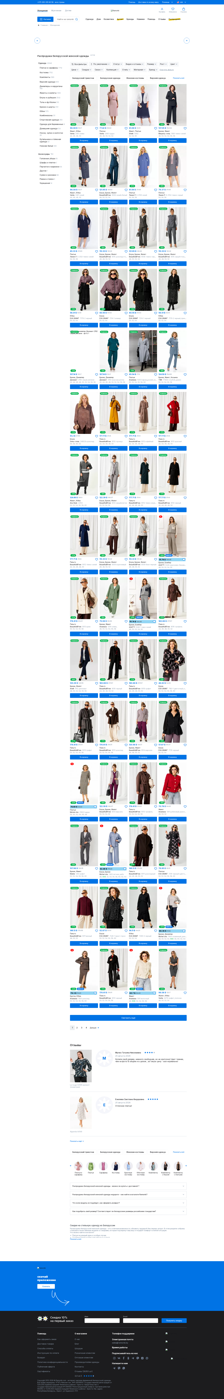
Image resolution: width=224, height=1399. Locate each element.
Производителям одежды (87, 1362)
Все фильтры (80, 64)
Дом (98, 19)
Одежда (89, 19)
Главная (44, 25)
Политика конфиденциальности (52, 1362)
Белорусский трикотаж (83, 78)
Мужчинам (56, 10)
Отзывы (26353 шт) (84, 1371)
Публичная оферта (46, 1367)
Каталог (47, 19)
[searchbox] (67, 19)
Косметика (109, 19)
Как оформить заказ (46, 1339)
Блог (77, 1344)
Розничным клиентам (85, 1353)
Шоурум (78, 1348)
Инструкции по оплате (48, 1353)
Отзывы (162, 19)
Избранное (173, 12)
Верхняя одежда (158, 78)
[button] (96, 128)
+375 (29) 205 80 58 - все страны (50, 2)
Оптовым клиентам (84, 1358)
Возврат (41, 1358)
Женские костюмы (135, 78)
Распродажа (174, 19)
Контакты (79, 1367)
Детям (68, 10)
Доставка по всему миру (148, 2)
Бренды (130, 19)
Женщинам (42, 10)
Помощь (132, 2)
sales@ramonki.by (120, 1343)
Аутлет (120, 19)
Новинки (141, 19)
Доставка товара (45, 1344)
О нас (77, 1339)
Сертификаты (43, 1371)
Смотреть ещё (128, 1018)
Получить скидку (174, 1320)
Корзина (184, 12)
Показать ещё (76, 1141)
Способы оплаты (45, 1348)
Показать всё (178, 78)
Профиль (162, 12)
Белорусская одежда (110, 78)
